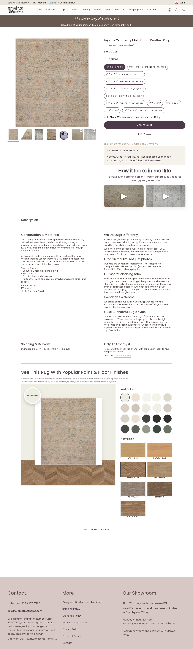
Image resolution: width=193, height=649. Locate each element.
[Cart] (183, 10)
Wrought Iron (125, 429)
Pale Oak (167, 397)
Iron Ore (146, 418)
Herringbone (133, 476)
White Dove (125, 397)
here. (126, 634)
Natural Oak (159, 457)
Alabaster (146, 408)
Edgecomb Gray (125, 408)
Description (29, 220)
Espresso (159, 496)
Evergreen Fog (146, 429)
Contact (67, 643)
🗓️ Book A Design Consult (62, 2)
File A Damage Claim (74, 622)
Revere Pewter (135, 408)
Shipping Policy (71, 609)
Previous (8, 83)
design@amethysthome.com (25, 611)
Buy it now (144, 134)
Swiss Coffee (135, 397)
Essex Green (156, 429)
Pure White (156, 408)
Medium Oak (159, 476)
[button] (39, 10)
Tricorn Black (167, 418)
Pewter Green (135, 429)
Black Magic (156, 418)
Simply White (156, 397)
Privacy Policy (70, 629)
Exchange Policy (72, 615)
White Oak (133, 457)
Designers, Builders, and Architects (82, 602)
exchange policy (122, 355)
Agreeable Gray (167, 408)
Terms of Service (72, 636)
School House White (135, 418)
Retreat (167, 429)
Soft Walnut (133, 515)
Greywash (133, 496)
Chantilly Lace (146, 397)
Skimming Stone (125, 418)
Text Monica (39, 3)
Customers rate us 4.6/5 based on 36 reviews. (131, 144)
